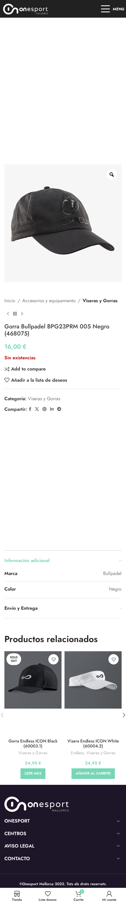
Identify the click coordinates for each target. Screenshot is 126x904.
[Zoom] (111, 174)
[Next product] (21, 313)
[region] (63, 853)
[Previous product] (7, 313)
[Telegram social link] (59, 409)
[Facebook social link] (30, 409)
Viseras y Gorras (100, 300)
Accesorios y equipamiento (49, 300)
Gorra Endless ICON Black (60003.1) (32, 743)
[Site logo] (26, 8)
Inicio (9, 300)
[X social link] (37, 409)
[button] (93, 773)
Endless (77, 753)
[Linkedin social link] (51, 409)
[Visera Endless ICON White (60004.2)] (93, 680)
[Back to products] (14, 313)
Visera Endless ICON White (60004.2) (93, 743)
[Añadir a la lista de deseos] (53, 659)
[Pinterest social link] (44, 409)
